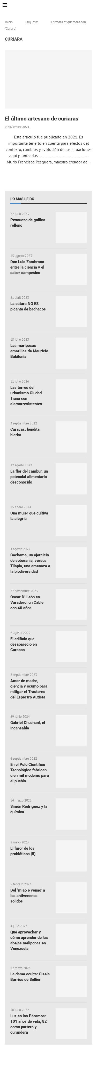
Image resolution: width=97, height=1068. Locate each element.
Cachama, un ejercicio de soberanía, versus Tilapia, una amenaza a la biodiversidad (30, 563)
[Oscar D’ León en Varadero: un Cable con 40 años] (71, 604)
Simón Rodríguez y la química (28, 809)
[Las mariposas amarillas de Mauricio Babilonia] (71, 353)
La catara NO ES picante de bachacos (28, 306)
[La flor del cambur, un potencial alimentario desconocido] (71, 478)
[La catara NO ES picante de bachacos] (71, 311)
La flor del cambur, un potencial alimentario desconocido (29, 477)
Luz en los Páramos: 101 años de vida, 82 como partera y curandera (28, 1024)
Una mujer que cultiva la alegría (29, 516)
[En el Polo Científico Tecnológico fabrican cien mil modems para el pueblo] (71, 772)
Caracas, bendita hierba (25, 432)
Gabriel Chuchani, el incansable (27, 725)
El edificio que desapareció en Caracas (23, 644)
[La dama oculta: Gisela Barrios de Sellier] (71, 981)
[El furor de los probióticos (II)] (71, 856)
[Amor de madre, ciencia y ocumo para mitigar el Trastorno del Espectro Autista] (71, 688)
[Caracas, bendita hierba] (71, 437)
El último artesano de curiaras (41, 119)
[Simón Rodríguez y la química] (71, 814)
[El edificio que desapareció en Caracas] (71, 646)
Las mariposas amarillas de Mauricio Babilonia (29, 351)
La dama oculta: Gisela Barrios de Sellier (30, 977)
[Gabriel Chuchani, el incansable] (71, 730)
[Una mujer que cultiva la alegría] (71, 520)
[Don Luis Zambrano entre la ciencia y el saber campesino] (71, 269)
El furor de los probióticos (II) (22, 851)
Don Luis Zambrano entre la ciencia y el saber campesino (27, 267)
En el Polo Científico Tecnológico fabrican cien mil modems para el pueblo (29, 772)
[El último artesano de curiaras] (48, 79)
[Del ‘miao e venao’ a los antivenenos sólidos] (71, 897)
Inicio (9, 22)
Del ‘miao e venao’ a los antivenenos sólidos (27, 896)
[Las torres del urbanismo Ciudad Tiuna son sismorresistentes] (71, 395)
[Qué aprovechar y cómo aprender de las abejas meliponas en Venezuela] (71, 939)
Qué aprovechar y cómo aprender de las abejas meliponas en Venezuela (29, 940)
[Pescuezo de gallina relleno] (71, 227)
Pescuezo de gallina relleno (27, 223)
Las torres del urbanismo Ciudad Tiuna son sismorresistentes (26, 395)
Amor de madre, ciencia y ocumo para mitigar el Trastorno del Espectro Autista (28, 689)
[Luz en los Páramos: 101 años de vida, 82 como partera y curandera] (71, 1023)
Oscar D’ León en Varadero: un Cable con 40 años (26, 602)
